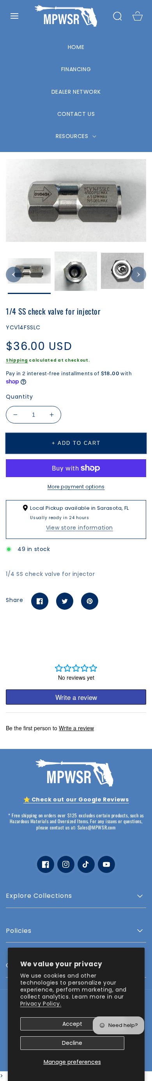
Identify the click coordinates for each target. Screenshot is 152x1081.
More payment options (76, 486)
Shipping (17, 360)
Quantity (19, 397)
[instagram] (65, 864)
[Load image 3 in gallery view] (122, 273)
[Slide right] (138, 274)
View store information (79, 528)
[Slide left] (13, 274)
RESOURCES (73, 136)
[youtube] (106, 864)
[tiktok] (86, 864)
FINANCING (76, 69)
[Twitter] (64, 601)
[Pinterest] (89, 601)
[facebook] (45, 864)
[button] (14, 15)
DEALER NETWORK (76, 92)
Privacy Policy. (41, 1004)
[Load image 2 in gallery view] (76, 273)
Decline (72, 1043)
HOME (76, 47)
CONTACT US (76, 114)
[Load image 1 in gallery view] (29, 273)
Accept (72, 1024)
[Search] (117, 16)
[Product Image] (76, 200)
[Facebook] (39, 601)
